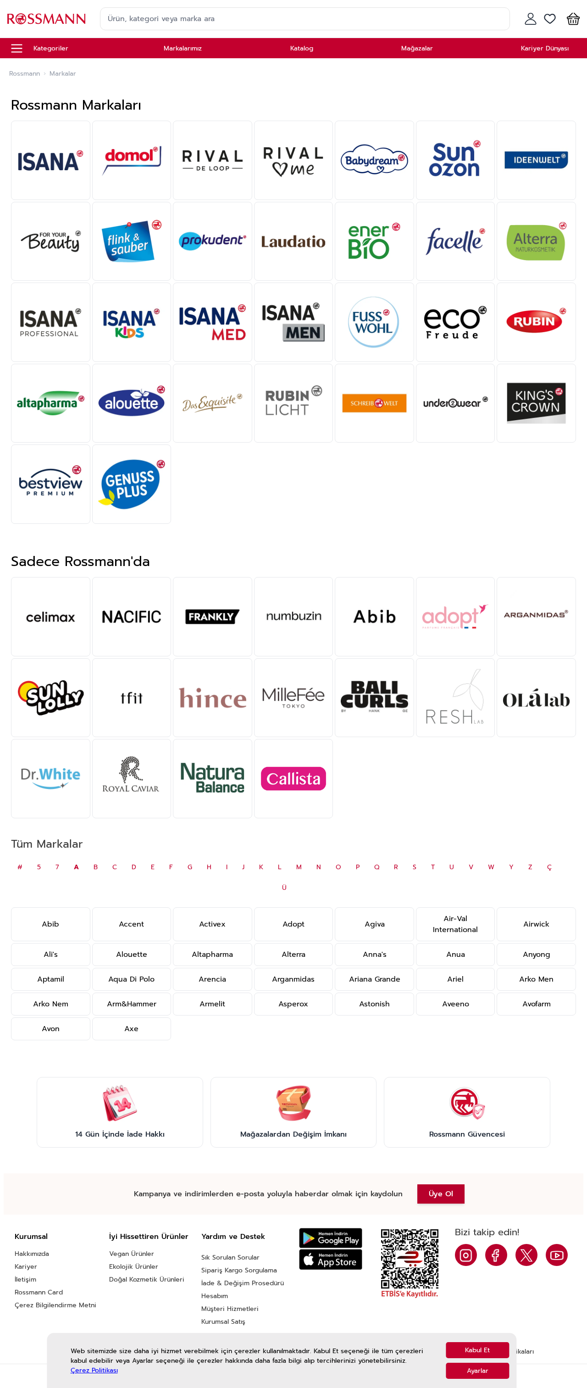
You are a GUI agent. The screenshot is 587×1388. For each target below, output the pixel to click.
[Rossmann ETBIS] (409, 1263)
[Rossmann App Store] (331, 1259)
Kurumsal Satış (223, 1322)
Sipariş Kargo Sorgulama (239, 1270)
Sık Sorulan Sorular (230, 1257)
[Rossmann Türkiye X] (526, 1255)
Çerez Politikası (94, 1370)
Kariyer (26, 1266)
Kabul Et (477, 1350)
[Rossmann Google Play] (331, 1238)
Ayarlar (477, 1371)
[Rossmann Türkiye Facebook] (496, 1255)
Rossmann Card (39, 1292)
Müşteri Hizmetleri (230, 1309)
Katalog (301, 48)
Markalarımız (183, 48)
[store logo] (46, 18)
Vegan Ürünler (131, 1254)
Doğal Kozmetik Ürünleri (146, 1279)
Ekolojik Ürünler (133, 1266)
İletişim (25, 1279)
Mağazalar (417, 48)
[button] (571, 19)
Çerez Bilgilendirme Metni (55, 1305)
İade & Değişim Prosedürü (242, 1283)
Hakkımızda (32, 1254)
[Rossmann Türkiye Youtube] (557, 1255)
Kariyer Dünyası (545, 48)
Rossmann (24, 73)
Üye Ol (441, 1193)
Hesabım (214, 1296)
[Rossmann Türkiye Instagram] (466, 1255)
